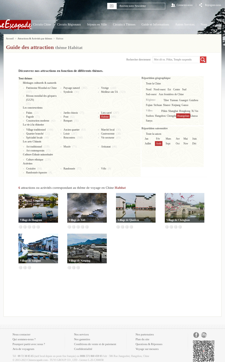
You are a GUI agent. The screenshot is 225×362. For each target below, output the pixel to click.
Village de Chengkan (178, 220)
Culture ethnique (34, 159)
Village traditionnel (36, 129)
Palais (29, 112)
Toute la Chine (153, 83)
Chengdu (171, 115)
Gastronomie (107, 133)
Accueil (10, 38)
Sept (168, 143)
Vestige (105, 87)
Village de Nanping (79, 260)
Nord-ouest (159, 89)
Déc (194, 143)
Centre (176, 89)
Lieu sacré (106, 112)
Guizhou (193, 100)
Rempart (68, 120)
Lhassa (194, 115)
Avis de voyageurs (23, 349)
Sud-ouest (151, 94)
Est (169, 89)
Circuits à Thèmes (124, 24)
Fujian (149, 105)
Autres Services (184, 24)
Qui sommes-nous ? (24, 339)
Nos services (81, 334)
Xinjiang (175, 105)
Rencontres (69, 137)
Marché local (107, 129)
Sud (184, 89)
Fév (158, 138)
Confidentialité (83, 349)
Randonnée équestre (36, 172)
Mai (185, 138)
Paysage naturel (72, 87)
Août (158, 143)
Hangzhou (160, 115)
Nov (185, 143)
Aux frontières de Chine (171, 94)
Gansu (184, 105)
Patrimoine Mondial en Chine (41, 87)
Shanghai (173, 111)
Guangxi (183, 100)
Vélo (103, 168)
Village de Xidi (77, 220)
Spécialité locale (34, 137)
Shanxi (166, 105)
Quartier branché (35, 133)
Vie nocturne (107, 137)
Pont (66, 116)
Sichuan (158, 105)
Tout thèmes (25, 78)
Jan (146, 138)
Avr (178, 138)
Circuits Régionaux (69, 24)
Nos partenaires (145, 334)
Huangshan (183, 115)
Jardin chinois (71, 112)
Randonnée (69, 168)
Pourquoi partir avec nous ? (29, 344)
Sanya (149, 120)
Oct (178, 143)
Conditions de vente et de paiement (95, 344)
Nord (148, 89)
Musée (67, 146)
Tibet (166, 100)
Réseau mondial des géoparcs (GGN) (41, 97)
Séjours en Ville (97, 24)
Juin (194, 138)
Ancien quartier (72, 129)
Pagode (30, 116)
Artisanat (106, 146)
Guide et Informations (155, 24)
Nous (204, 24)
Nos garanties (82, 339)
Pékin (164, 111)
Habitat (105, 116)
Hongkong (184, 111)
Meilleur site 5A (109, 91)
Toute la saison (153, 133)
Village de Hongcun (31, 220)
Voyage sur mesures (147, 349)
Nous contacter (21, 334)
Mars (168, 138)
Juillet (148, 143)
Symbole (68, 91)
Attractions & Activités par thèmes (35, 38)
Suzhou (150, 115)
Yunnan (174, 100)
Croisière (31, 168)
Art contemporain (35, 150)
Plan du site (142, 339)
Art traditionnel (34, 146)
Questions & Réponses (149, 344)
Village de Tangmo (30, 260)
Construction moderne (37, 120)
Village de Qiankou (128, 220)
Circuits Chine (42, 24)
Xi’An (194, 111)
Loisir (67, 133)
